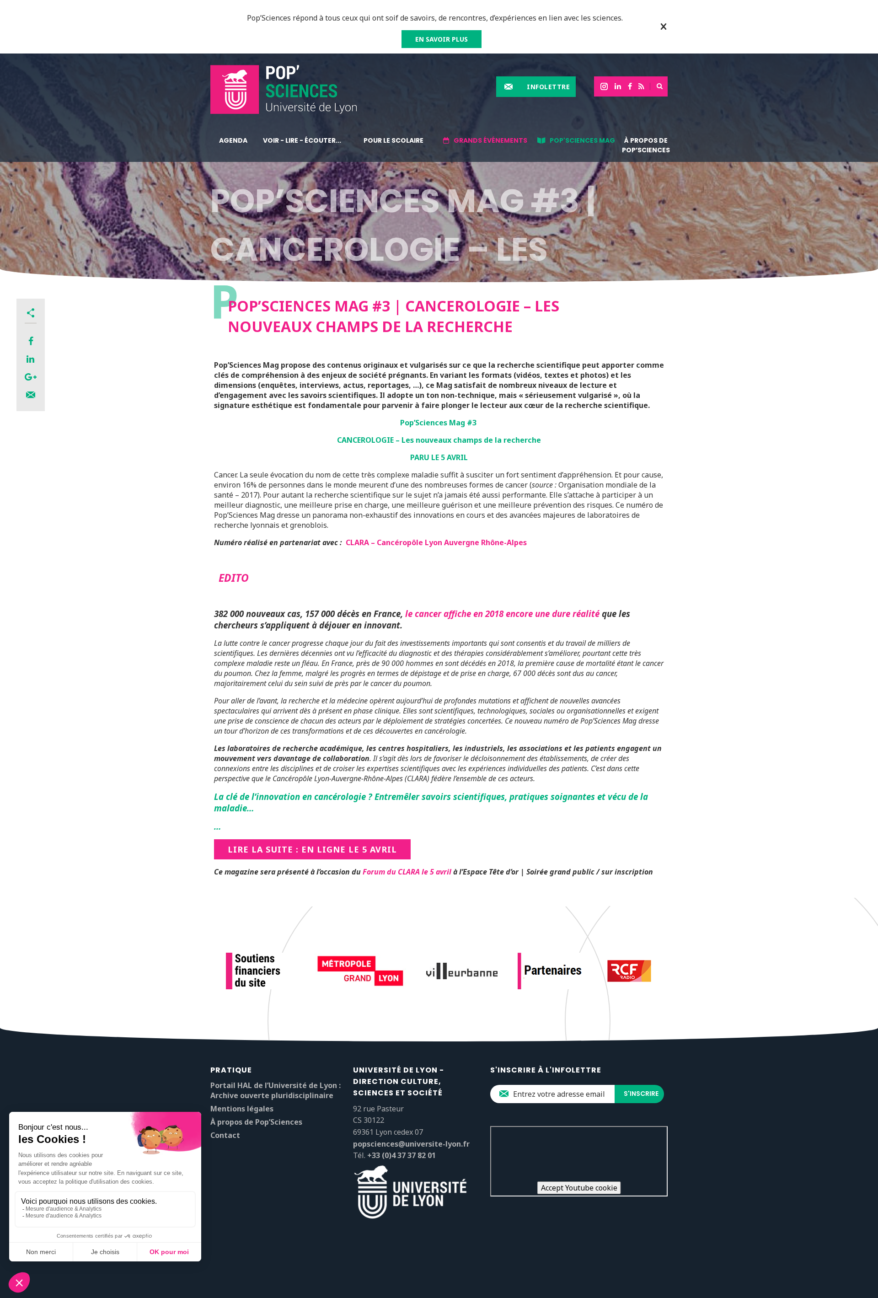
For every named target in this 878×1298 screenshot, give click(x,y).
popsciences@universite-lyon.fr (411, 1144)
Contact (225, 1135)
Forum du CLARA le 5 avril (407, 872)
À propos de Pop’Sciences (646, 145)
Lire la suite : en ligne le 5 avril (312, 849)
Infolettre (548, 86)
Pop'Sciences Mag (582, 140)
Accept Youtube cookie (579, 1188)
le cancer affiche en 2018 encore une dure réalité (502, 613)
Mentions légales (241, 1109)
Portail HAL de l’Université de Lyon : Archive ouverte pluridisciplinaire (275, 1090)
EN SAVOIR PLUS (441, 39)
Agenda (233, 140)
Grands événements (490, 140)
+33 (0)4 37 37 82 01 (401, 1155)
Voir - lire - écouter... (302, 140)
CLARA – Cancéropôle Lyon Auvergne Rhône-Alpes (436, 542)
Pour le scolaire (393, 140)
